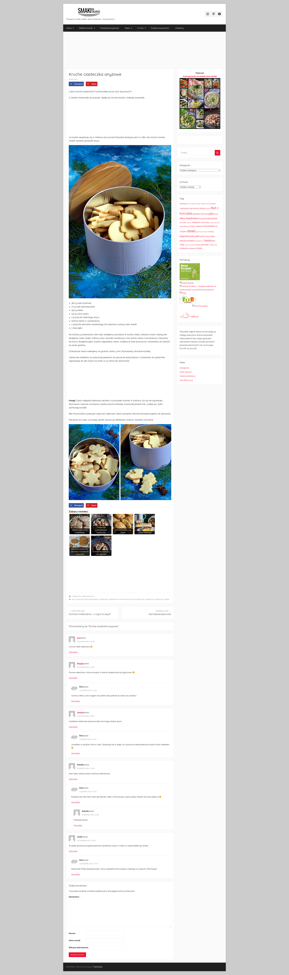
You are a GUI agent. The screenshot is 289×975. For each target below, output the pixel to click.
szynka (192, 245)
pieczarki (195, 236)
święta (166, 599)
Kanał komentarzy (187, 376)
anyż (74, 599)
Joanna (80, 712)
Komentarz (74, 897)
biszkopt (183, 204)
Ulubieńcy (179, 28)
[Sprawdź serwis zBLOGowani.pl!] (199, 306)
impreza (204, 214)
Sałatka (208, 240)
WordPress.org (186, 380)
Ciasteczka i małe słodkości (83, 596)
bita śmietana (191, 204)
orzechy (210, 232)
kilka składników (189, 218)
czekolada (184, 208)
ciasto (207, 204)
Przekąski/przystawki (109, 28)
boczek (198, 204)
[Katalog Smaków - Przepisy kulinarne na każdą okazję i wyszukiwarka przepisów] (200, 290)
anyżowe (80, 599)
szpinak (187, 245)
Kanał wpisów (186, 372)
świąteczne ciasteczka (154, 599)
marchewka (205, 222)
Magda (80, 663)
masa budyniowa (215, 222)
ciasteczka (103, 599)
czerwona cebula (197, 208)
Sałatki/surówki (86, 28)
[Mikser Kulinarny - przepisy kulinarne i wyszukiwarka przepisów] (190, 279)
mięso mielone (196, 226)
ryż (202, 241)
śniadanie (192, 248)
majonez (188, 222)
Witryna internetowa (78, 947)
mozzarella (208, 226)
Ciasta (69, 28)
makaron (196, 222)
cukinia (213, 204)
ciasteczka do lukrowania (118, 599)
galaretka (196, 214)
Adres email (74, 940)
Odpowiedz (73, 652)
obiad (191, 231)
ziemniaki (205, 245)
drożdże (208, 208)
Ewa (75, 79)
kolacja (202, 218)
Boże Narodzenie (91, 599)
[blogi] (183, 293)
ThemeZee (97, 967)
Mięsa (127, 28)
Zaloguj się (184, 368)
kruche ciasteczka (137, 599)
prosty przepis (187, 240)
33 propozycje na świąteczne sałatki (200, 76)
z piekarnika (213, 245)
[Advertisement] (131, 50)
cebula (203, 204)
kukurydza (211, 218)
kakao (216, 214)
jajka (211, 213)
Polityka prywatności (160, 28)
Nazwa (72, 933)
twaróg (197, 245)
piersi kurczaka (207, 236)
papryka (185, 236)
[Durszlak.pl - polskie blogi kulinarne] (187, 283)
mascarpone (185, 226)
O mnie (140, 28)
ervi (78, 638)
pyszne (198, 241)
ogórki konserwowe (201, 232)
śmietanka (184, 248)
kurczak (183, 222)
